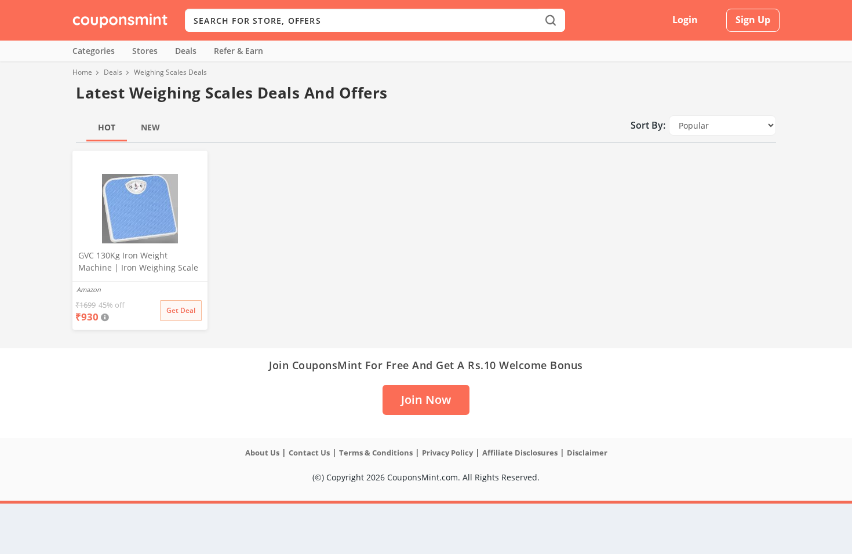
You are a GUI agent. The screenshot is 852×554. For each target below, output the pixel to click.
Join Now (426, 399)
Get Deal (180, 310)
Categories (93, 50)
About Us (262, 452)
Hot (106, 127)
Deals (185, 50)
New (150, 127)
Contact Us (309, 452)
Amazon (89, 289)
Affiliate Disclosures (520, 452)
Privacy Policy (447, 452)
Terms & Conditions (376, 452)
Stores (145, 50)
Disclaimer (587, 452)
